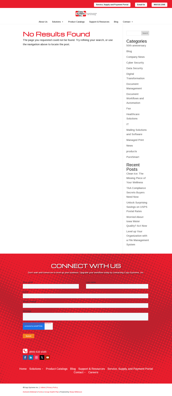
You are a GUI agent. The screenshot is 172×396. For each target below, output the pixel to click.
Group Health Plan (51, 392)
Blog (116, 22)
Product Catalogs (76, 22)
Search (145, 33)
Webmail (33, 392)
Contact (126, 22)
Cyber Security (135, 62)
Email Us (141, 5)
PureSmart (132, 157)
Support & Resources (99, 22)
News (129, 145)
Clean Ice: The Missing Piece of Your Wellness (136, 178)
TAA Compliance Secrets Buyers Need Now (136, 192)
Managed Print (135, 140)
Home (23, 368)
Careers (93, 372)
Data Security (134, 68)
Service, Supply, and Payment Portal (130, 368)
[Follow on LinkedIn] (30, 357)
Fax (128, 108)
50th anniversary (136, 45)
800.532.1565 (159, 5)
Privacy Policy (52, 387)
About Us (43, 22)
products (131, 151)
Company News (135, 56)
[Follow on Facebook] (25, 357)
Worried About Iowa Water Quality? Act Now (136, 221)
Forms (40, 392)
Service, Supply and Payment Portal (112, 5)
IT (127, 124)
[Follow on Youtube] (47, 357)
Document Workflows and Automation (135, 98)
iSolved (26, 392)
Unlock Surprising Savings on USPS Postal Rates (136, 207)
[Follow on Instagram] (36, 357)
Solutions (56, 22)
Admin (42, 387)
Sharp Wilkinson (76, 392)
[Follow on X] (42, 357)
